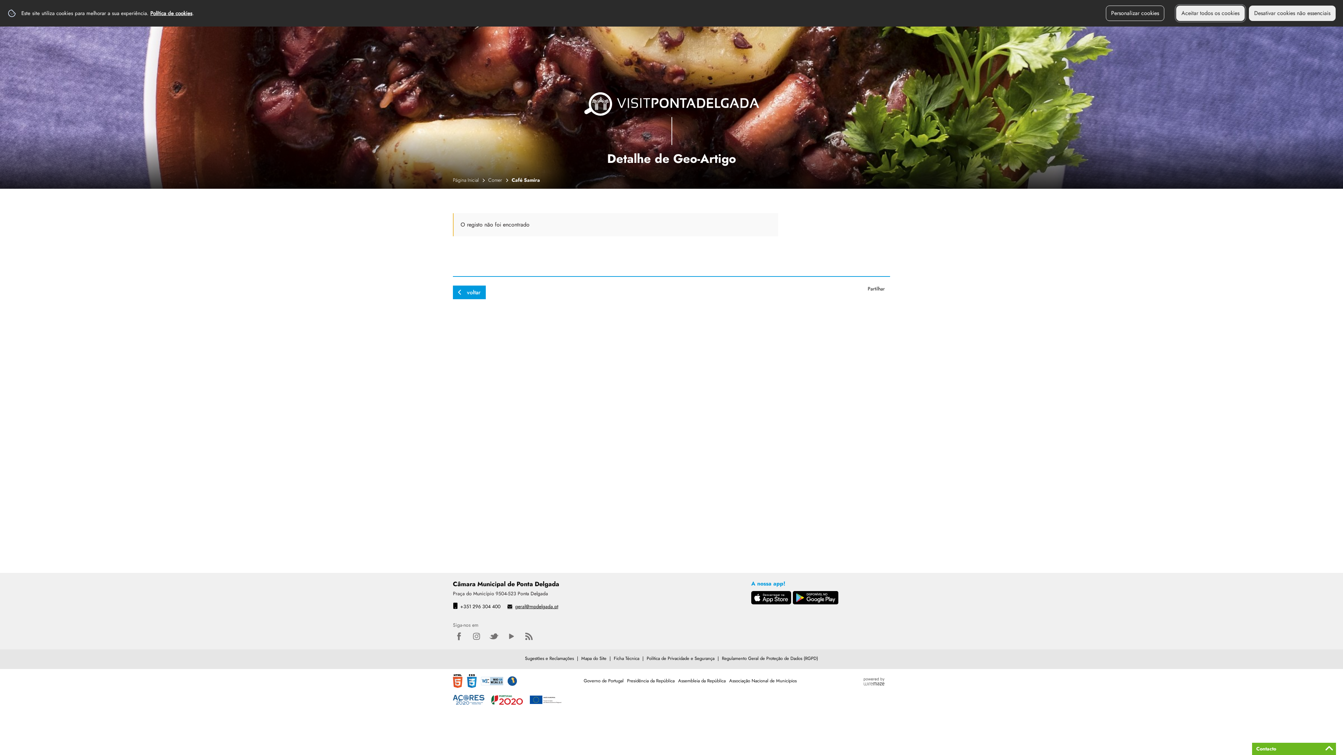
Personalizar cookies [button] (1135, 13)
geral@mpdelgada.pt (536, 606)
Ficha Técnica (626, 658)
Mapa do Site (593, 658)
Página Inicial (466, 180)
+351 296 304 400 (480, 606)
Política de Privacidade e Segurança (681, 658)
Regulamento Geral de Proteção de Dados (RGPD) (770, 658)
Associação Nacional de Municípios (763, 680)
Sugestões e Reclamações (549, 658)
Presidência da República (651, 680)
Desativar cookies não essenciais (1292, 13)
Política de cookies (171, 13)
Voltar (474, 292)
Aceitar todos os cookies (1210, 13)
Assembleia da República (702, 680)
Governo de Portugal (604, 680)
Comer (495, 180)
